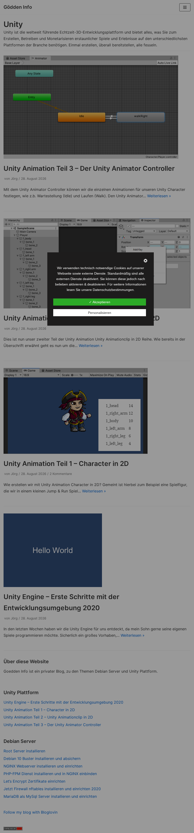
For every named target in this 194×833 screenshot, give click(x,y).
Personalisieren (99, 313)
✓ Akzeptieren (99, 302)
